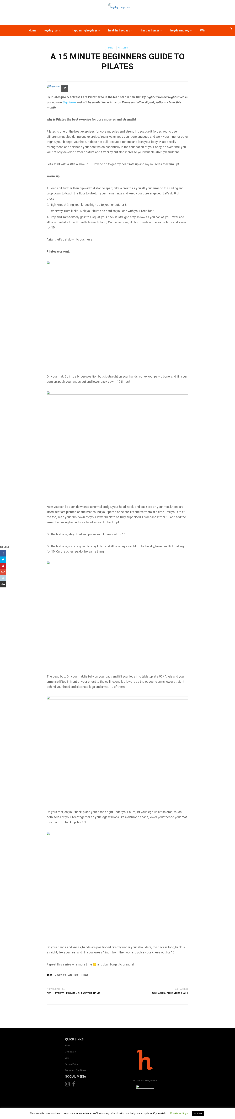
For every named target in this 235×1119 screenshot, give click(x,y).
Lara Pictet (73, 974)
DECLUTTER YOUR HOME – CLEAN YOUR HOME (73, 993)
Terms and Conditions (75, 1070)
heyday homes (150, 30)
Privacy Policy (71, 1064)
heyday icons (52, 30)
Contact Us (70, 1052)
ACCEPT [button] (198, 1113)
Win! (203, 30)
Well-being (123, 48)
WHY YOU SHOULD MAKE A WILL (170, 993)
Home (32, 30)
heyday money (179, 30)
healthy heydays (119, 30)
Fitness (109, 48)
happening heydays (84, 30)
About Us (69, 1045)
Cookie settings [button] (179, 1113)
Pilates (84, 974)
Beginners (60, 974)
